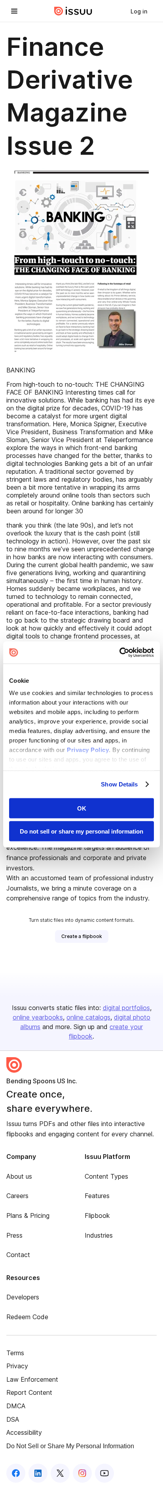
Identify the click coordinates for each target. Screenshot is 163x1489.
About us (19, 1176)
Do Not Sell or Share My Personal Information (70, 1446)
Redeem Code (27, 1317)
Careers (17, 1196)
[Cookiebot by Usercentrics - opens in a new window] (119, 653)
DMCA (15, 1406)
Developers (22, 1297)
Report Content (29, 1392)
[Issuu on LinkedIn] (37, 1473)
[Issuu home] (73, 11)
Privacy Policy (88, 749)
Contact (18, 1255)
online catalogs (88, 1017)
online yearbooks (38, 1017)
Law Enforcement (32, 1379)
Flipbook (97, 1215)
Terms (15, 1353)
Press (14, 1235)
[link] (139, 11)
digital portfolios (126, 1008)
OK (81, 808)
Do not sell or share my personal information (81, 831)
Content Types (106, 1176)
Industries (99, 1235)
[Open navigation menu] (14, 11)
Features (97, 1196)
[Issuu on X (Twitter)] (60, 1473)
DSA (12, 1419)
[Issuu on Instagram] (82, 1473)
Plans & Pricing (27, 1215)
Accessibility (24, 1432)
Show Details (119, 784)
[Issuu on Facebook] (15, 1473)
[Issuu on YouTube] (104, 1473)
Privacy (17, 1366)
